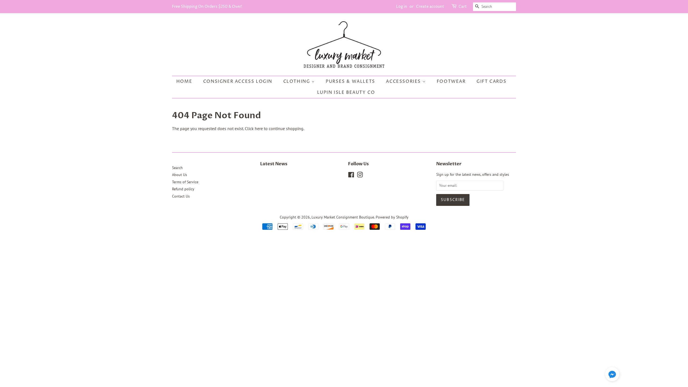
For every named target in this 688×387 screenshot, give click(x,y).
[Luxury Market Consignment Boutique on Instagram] (360, 175)
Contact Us (181, 196)
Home (184, 81)
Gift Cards (491, 81)
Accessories (404, 81)
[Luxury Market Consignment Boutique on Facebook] (351, 175)
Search (177, 167)
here (259, 128)
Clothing (297, 81)
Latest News (273, 164)
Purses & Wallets (350, 81)
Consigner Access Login (237, 81)
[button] (612, 375)
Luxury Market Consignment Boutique (342, 217)
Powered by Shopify (392, 217)
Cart (462, 6)
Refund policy (183, 189)
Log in (401, 6)
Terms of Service (185, 182)
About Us (179, 174)
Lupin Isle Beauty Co (346, 92)
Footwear (451, 81)
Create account (430, 6)
